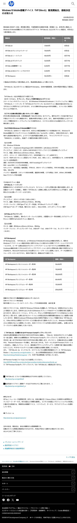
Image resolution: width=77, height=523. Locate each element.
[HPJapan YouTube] (17, 499)
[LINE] (3, 499)
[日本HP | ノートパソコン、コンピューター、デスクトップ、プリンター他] (10, 4)
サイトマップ (51, 511)
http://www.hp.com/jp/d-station (20, 353)
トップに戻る (70, 457)
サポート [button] (5, 484)
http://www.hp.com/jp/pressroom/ (14, 418)
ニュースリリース (7, 461)
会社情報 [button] (5, 472)
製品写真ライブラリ (11, 445)
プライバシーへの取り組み (39, 508)
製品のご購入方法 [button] (8, 478)
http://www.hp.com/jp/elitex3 (14, 379)
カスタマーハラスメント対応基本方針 (15, 511)
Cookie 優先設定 (63, 511)
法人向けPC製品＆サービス (20, 461)
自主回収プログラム (9, 508)
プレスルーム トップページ (14, 442)
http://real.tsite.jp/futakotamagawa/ (15, 355)
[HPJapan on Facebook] (8, 499)
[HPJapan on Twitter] (12, 499)
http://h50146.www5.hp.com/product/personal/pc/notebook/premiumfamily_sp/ (30, 362)
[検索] (73, 4)
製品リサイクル (23, 508)
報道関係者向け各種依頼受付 (14, 449)
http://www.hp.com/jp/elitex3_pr (15, 386)
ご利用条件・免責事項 (37, 511)
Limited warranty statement (11, 513)
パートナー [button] (6, 489)
